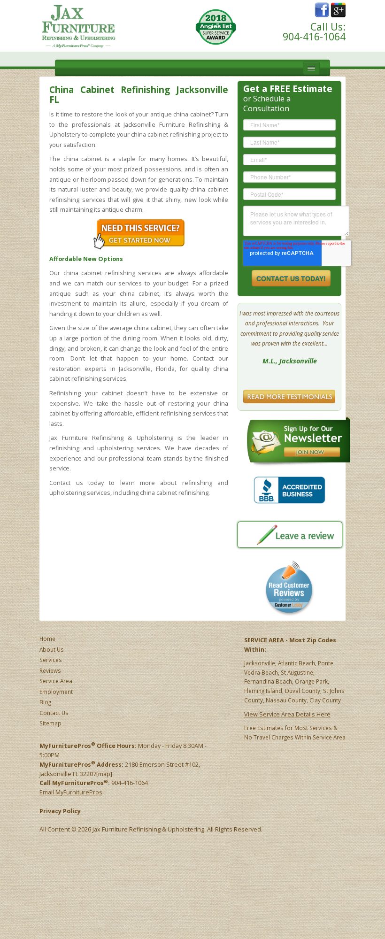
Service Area (55, 681)
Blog (45, 702)
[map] (104, 774)
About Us (51, 649)
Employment (56, 691)
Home (47, 638)
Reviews (50, 670)
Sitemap (50, 723)
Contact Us (54, 712)
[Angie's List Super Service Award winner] (216, 27)
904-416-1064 (314, 36)
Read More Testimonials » (289, 395)
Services (50, 659)
